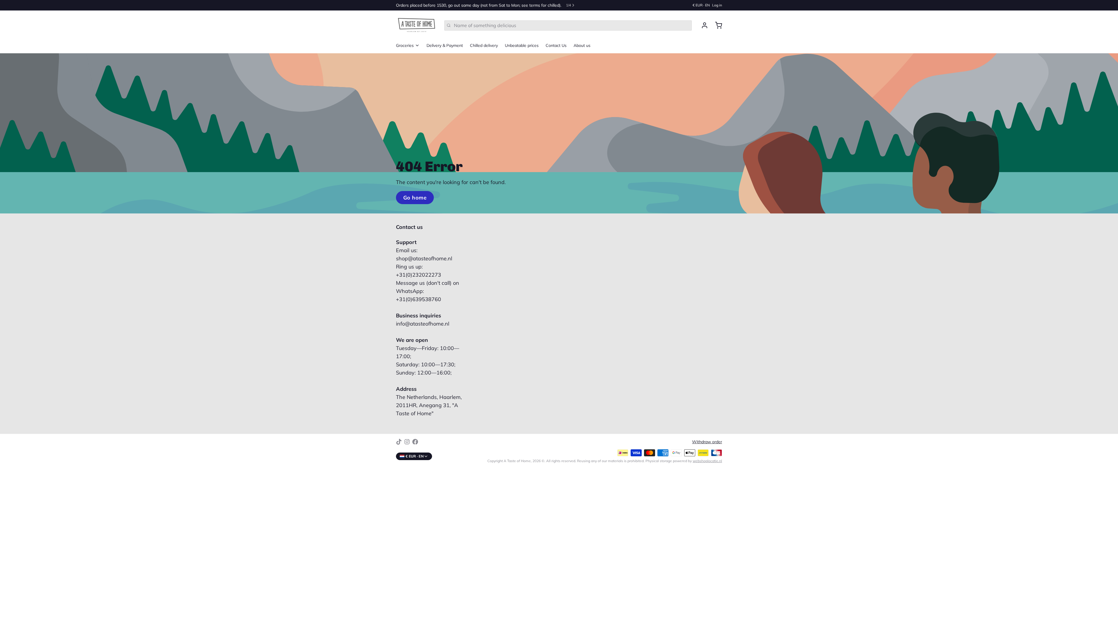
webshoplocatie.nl (707, 461)
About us (582, 45)
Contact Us (556, 45)
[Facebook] (415, 442)
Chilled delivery (484, 45)
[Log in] (702, 25)
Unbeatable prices (522, 45)
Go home (415, 197)
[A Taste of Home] (416, 25)
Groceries (405, 45)
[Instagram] (407, 442)
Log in (717, 5)
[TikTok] (399, 442)
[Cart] (716, 25)
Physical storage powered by (683, 461)
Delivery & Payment (445, 45)
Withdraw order (707, 441)
